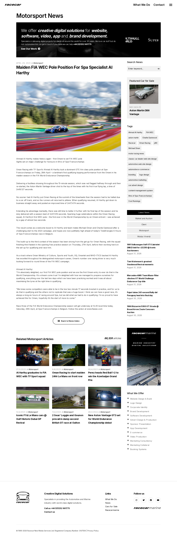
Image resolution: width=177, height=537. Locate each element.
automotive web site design (139, 164)
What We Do (141, 4)
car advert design (135, 185)
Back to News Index (70, 321)
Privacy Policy (93, 531)
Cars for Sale (111, 506)
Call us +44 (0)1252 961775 (57, 508)
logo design (144, 175)
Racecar (131, 143)
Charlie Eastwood (149, 138)
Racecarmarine (112, 510)
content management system (140, 190)
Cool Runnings (134, 201)
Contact (159, 4)
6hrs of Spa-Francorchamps (140, 196)
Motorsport (38, 63)
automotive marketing (137, 180)
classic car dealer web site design (142, 159)
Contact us (49, 512)
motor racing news (136, 153)
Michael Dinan (134, 148)
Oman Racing (144, 143)
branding (132, 175)
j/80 (155, 143)
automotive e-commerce (138, 169)
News (107, 503)
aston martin (133, 138)
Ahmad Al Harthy (135, 132)
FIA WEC (150, 132)
